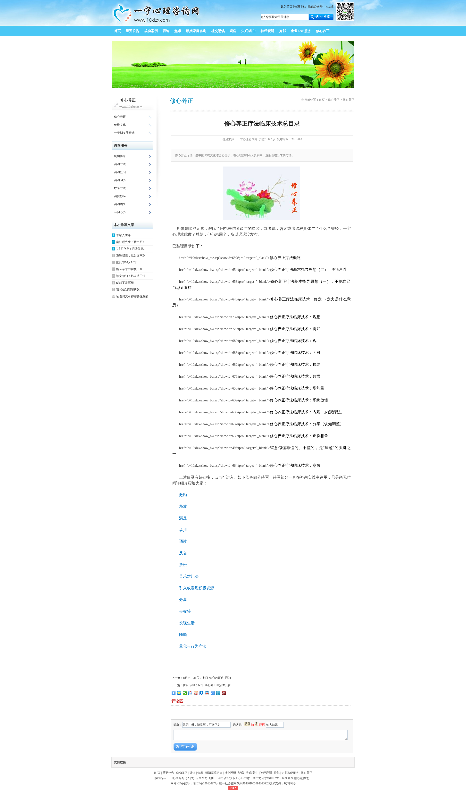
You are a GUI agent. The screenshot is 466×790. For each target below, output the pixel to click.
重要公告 (168, 772)
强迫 (192, 772)
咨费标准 (120, 196)
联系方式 (120, 188)
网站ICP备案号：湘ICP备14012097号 (194, 783)
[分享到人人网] (202, 693)
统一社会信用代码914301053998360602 (244, 783)
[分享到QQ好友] (207, 693)
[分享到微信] (185, 693)
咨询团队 (120, 204)
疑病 (241, 772)
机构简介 (120, 156)
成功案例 (182, 772)
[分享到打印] (213, 693)
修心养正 (120, 116)
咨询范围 (120, 172)
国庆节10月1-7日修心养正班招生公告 (207, 685)
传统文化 (120, 124)
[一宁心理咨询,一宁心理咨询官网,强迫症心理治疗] (157, 24)
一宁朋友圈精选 (124, 132)
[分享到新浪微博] (196, 693)
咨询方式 (120, 164)
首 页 (157, 772)
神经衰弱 (266, 772)
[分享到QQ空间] (179, 693)
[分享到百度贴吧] (190, 693)
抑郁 (277, 772)
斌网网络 (290, 783)
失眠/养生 (252, 772)
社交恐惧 (230, 772)
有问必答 (120, 212)
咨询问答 (120, 180)
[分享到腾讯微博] (218, 693)
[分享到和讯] (224, 693)
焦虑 (200, 772)
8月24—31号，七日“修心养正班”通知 (207, 678)
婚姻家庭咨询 (214, 772)
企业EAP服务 (290, 772)
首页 (322, 99)
